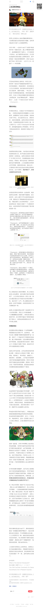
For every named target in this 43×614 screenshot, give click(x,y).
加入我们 (17, 604)
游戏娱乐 (14, 586)
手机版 (22, 604)
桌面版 (27, 604)
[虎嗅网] (21, 2)
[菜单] (10, 1)
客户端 (31, 604)
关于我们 (12, 604)
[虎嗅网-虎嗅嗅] (30, 1)
